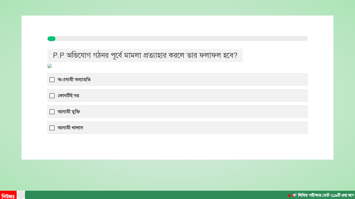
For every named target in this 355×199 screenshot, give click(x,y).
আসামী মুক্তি (69, 111)
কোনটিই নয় (68, 95)
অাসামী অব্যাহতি (74, 79)
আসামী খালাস (70, 127)
